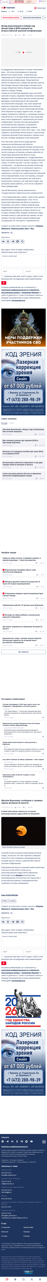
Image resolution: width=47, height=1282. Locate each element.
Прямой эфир (41, 8)
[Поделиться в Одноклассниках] (8, 241)
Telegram (39, 226)
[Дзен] (2, 1142)
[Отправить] (3, 283)
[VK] (12, 1142)
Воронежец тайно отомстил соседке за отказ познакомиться (19, 776)
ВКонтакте (5, 228)
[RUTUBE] (22, 1142)
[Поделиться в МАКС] (17, 241)
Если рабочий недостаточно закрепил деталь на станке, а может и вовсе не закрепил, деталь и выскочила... (24, 750)
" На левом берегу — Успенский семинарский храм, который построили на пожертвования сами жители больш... (23, 713)
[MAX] (26, 1142)
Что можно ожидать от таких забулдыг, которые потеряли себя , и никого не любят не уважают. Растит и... (23, 783)
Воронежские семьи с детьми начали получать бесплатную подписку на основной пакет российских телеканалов (22, 640)
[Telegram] (7, 1142)
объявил (18, 875)
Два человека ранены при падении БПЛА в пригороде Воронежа (20, 441)
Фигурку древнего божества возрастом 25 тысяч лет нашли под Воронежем (21, 583)
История (4, 1236)
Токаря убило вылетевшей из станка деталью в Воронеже (20, 743)
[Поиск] (23, 1279)
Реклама (27, 1236)
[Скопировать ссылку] (22, 241)
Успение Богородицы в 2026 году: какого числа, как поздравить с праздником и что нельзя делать (21, 705)
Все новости (23, 652)
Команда (27, 1232)
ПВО (5, 901)
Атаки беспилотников (32, 18)
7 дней (11, 423)
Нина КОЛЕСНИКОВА (9, 895)
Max (32, 228)
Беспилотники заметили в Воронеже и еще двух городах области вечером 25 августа (23, 464)
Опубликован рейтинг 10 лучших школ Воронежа (23, 605)
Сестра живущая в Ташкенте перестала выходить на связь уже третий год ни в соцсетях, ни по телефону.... (23, 765)
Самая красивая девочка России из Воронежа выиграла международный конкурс (22, 475)
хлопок (12, 901)
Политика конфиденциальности (14, 1147)
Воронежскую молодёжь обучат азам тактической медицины (19, 571)
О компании (5, 1227)
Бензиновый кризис (11, 18)
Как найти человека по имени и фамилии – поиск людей (23, 759)
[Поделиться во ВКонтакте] (3, 241)
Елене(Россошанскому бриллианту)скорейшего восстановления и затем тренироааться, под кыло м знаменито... (23, 732)
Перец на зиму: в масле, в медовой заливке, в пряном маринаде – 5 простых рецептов (22, 559)
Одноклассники (17, 228)
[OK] (17, 1142)
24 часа (4, 423)
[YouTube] (31, 1142)
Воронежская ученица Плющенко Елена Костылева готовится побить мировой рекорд (21, 724)
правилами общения (30, 293)
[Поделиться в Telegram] (13, 241)
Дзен (27, 228)
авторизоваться (18, 300)
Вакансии (4, 1232)
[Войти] (31, 1279)
